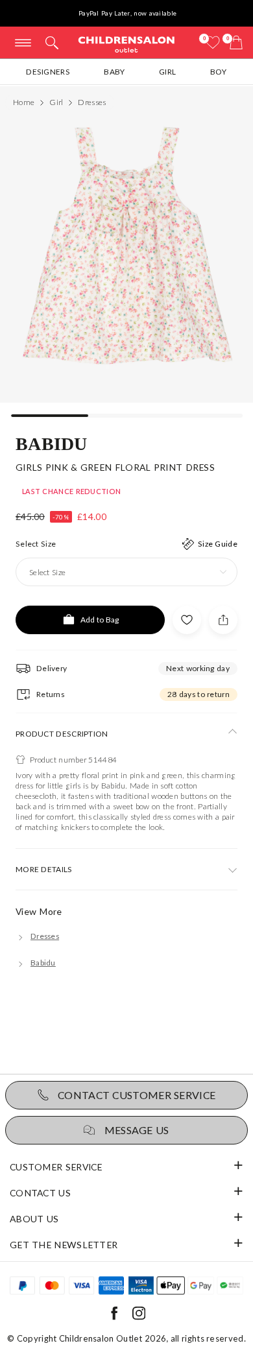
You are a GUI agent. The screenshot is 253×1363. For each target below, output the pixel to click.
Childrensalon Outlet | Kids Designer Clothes (126, 43)
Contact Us (40, 1192)
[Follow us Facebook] (114, 1317)
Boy (218, 72)
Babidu (52, 443)
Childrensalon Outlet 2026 (113, 1338)
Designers (48, 72)
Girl (167, 72)
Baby (114, 72)
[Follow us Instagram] (138, 1317)
